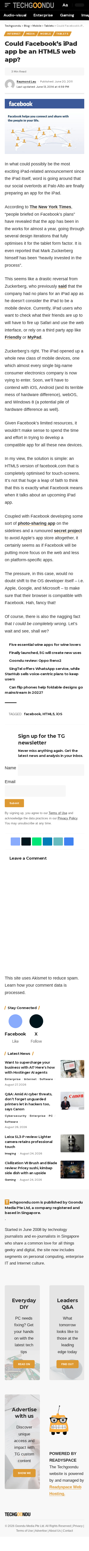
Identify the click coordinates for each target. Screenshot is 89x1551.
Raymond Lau (26, 81)
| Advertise (41, 1530)
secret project (68, 530)
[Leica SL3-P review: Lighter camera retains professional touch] (72, 1143)
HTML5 (48, 714)
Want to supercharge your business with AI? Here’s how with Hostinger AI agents (30, 1067)
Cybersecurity (15, 1116)
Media (30, 33)
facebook (32, 714)
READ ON (24, 1364)
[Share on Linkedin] (47, 841)
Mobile (45, 33)
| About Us (54, 1530)
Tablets (62, 33)
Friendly (13, 337)
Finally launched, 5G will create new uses (45, 652)
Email (10, 781)
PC (51, 1116)
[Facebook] (15, 1029)
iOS (59, 714)
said (62, 286)
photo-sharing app (36, 523)
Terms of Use (58, 813)
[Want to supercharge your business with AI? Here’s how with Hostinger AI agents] (72, 1069)
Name (10, 767)
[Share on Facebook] (15, 841)
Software (46, 1079)
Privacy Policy (67, 818)
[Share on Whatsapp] (37, 841)
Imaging (10, 1153)
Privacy (78, 1526)
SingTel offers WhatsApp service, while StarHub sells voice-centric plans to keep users (42, 673)
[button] (9, 5)
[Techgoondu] (33, 5)
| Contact (67, 1530)
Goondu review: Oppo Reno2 (35, 660)
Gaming (10, 1180)
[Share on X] (26, 841)
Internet (14, 33)
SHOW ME (24, 1473)
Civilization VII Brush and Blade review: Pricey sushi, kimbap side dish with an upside (31, 1168)
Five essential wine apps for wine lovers (45, 644)
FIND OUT (67, 1364)
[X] (36, 1029)
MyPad (34, 337)
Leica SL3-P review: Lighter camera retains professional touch (28, 1142)
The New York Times (50, 206)
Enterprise (13, 1079)
